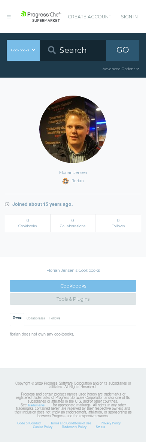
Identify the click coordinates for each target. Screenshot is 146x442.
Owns (17, 317)
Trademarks (36, 405)
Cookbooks (73, 286)
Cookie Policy (42, 426)
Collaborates (36, 318)
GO (122, 49)
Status (100, 426)
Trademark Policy (74, 426)
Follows (54, 318)
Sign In (129, 16)
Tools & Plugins (73, 299)
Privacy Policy (111, 423)
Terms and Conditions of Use (71, 423)
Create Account (89, 16)
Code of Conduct (29, 423)
